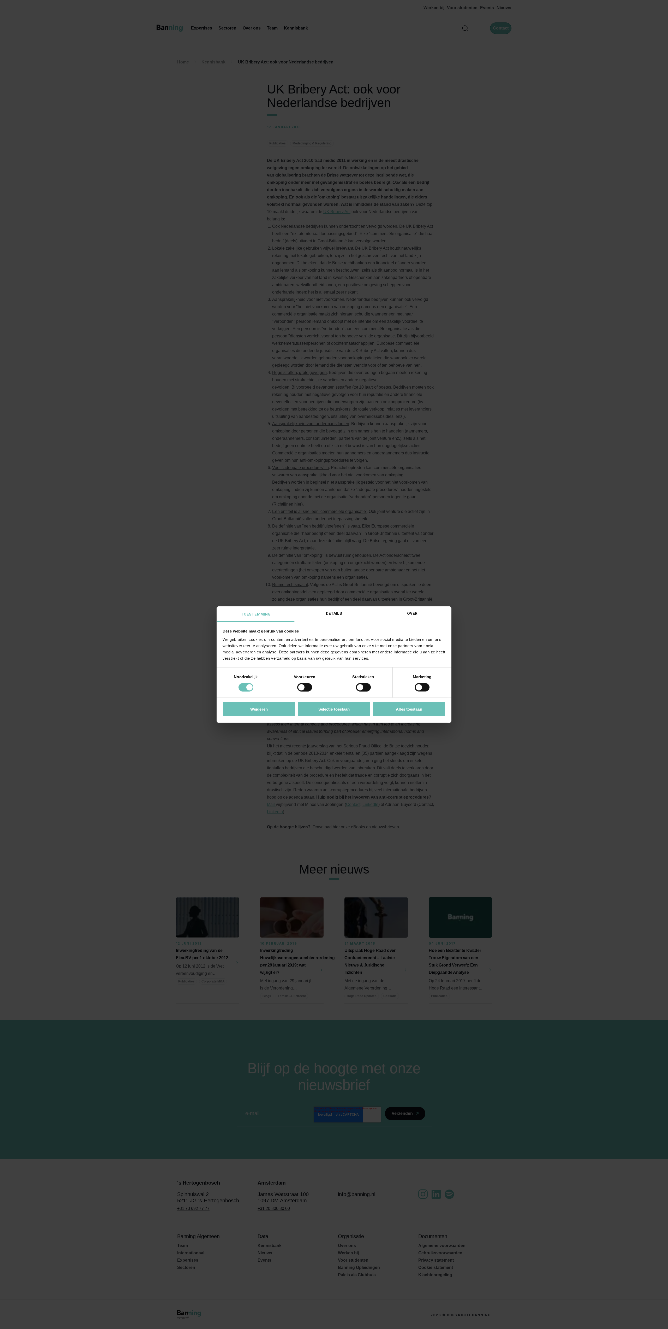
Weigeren (259, 709)
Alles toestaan (409, 709)
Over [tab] (412, 613)
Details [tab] (334, 613)
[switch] (304, 687)
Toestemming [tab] (256, 614)
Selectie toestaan (334, 709)
